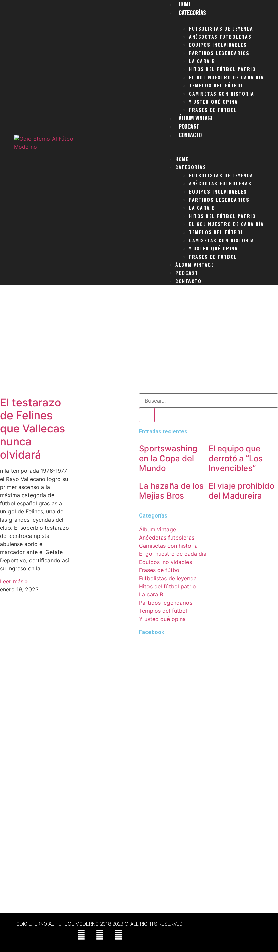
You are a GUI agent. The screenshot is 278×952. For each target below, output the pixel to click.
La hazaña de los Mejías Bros (171, 491)
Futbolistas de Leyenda (221, 28)
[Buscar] (147, 415)
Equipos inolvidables (218, 44)
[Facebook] (81, 935)
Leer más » (14, 581)
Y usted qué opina (213, 101)
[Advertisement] (139, 342)
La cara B (202, 60)
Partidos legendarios (219, 52)
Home (182, 158)
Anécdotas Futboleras (220, 36)
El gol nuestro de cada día (226, 77)
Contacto (190, 135)
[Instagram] (118, 935)
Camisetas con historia (221, 93)
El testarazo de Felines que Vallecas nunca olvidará (32, 428)
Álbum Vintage (196, 118)
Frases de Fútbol (213, 109)
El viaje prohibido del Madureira (241, 491)
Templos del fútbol (216, 85)
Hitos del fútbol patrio (222, 69)
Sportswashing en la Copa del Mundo (168, 458)
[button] (213, 143)
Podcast (189, 126)
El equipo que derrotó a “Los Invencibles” (236, 458)
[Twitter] (100, 935)
